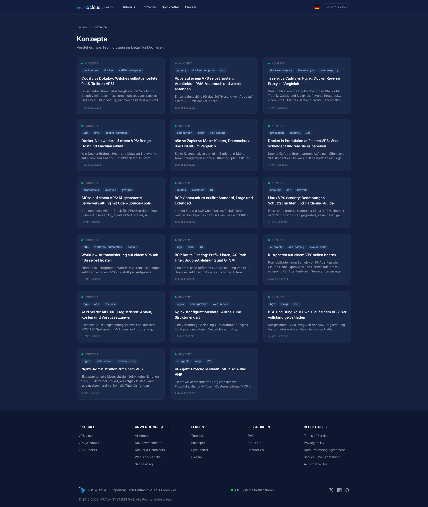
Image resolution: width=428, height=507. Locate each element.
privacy (182, 70)
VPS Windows (88, 443)
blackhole (198, 190)
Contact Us (255, 450)
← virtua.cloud (337, 7)
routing (181, 190)
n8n (86, 247)
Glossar (190, 7)
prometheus (91, 190)
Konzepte (149, 7)
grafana (127, 190)
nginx (180, 304)
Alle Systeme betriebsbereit (254, 490)
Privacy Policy (314, 443)
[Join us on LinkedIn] (339, 490)
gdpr (201, 132)
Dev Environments (148, 443)
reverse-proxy (329, 70)
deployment (91, 70)
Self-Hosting (144, 464)
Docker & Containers (150, 450)
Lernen (82, 27)
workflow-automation (108, 247)
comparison (184, 132)
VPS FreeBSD (88, 450)
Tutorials (128, 7)
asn (96, 304)
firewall (302, 190)
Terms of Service (316, 435)
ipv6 (97, 132)
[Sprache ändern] (317, 7)
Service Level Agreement (322, 457)
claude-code (318, 247)
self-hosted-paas (130, 70)
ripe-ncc (110, 304)
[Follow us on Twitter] (331, 490)
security (295, 132)
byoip (284, 304)
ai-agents (276, 247)
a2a (209, 361)
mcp (198, 361)
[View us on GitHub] (347, 490)
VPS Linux (85, 435)
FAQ (250, 435)
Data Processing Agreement (324, 450)
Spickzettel (170, 7)
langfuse (110, 190)
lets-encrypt (306, 70)
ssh (288, 190)
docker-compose (203, 70)
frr (211, 190)
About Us (254, 443)
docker (108, 70)
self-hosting (218, 132)
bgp (179, 247)
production (277, 132)
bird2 (191, 247)
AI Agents (142, 435)
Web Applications (147, 457)
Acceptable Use (315, 464)
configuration (198, 304)
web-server (220, 304)
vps (222, 70)
